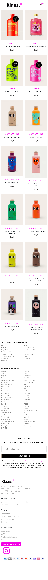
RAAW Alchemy (6, 402)
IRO (25, 384)
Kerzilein (27, 386)
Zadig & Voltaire (29, 421)
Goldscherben (28, 382)
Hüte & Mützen (29, 347)
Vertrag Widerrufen (11, 544)
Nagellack (4, 350)
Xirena (26, 419)
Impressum (5, 531)
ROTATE (4, 428)
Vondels (26, 417)
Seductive (4, 406)
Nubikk (26, 395)
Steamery (27, 406)
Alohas (26, 371)
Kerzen (26, 352)
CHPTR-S (27, 378)
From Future (5, 382)
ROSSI (26, 404)
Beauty (3, 345)
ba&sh (26, 373)
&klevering (27, 426)
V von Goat (5, 417)
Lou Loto (27, 393)
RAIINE (3, 404)
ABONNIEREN (24, 456)
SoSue (26, 408)
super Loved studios (30, 410)
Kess (2, 389)
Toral (3, 415)
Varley (26, 415)
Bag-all (3, 376)
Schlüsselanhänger (7, 352)
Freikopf (12, 43)
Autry (3, 373)
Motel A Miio (5, 424)
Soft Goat (4, 410)
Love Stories (5, 393)
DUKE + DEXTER (29, 380)
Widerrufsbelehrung (9, 537)
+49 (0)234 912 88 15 (10, 491)
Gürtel (3, 347)
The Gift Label (6, 413)
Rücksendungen (7, 519)
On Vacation (5, 400)
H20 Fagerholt (6, 419)
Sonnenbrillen (28, 354)
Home (26, 345)
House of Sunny (6, 384)
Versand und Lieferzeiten (11, 516)
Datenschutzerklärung (10, 540)
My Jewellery (5, 395)
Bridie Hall (27, 376)
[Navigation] (3, 4)
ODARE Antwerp (7, 397)
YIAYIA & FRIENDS (12, 134)
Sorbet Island (5, 408)
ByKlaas (4, 378)
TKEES (26, 413)
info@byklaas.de (7, 493)
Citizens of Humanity (8, 380)
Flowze (26, 424)
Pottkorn (27, 400)
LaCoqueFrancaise (30, 391)
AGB (3, 534)
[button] (44, 4)
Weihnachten (5, 358)
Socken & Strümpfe (7, 356)
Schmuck (4, 361)
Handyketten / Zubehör (32, 350)
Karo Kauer (5, 386)
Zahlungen (5, 513)
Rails (25, 402)
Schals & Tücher (6, 354)
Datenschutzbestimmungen (34, 461)
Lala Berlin (4, 391)
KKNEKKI (27, 389)
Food (25, 356)
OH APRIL (27, 397)
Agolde (3, 371)
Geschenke (27, 358)
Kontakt (4, 522)
